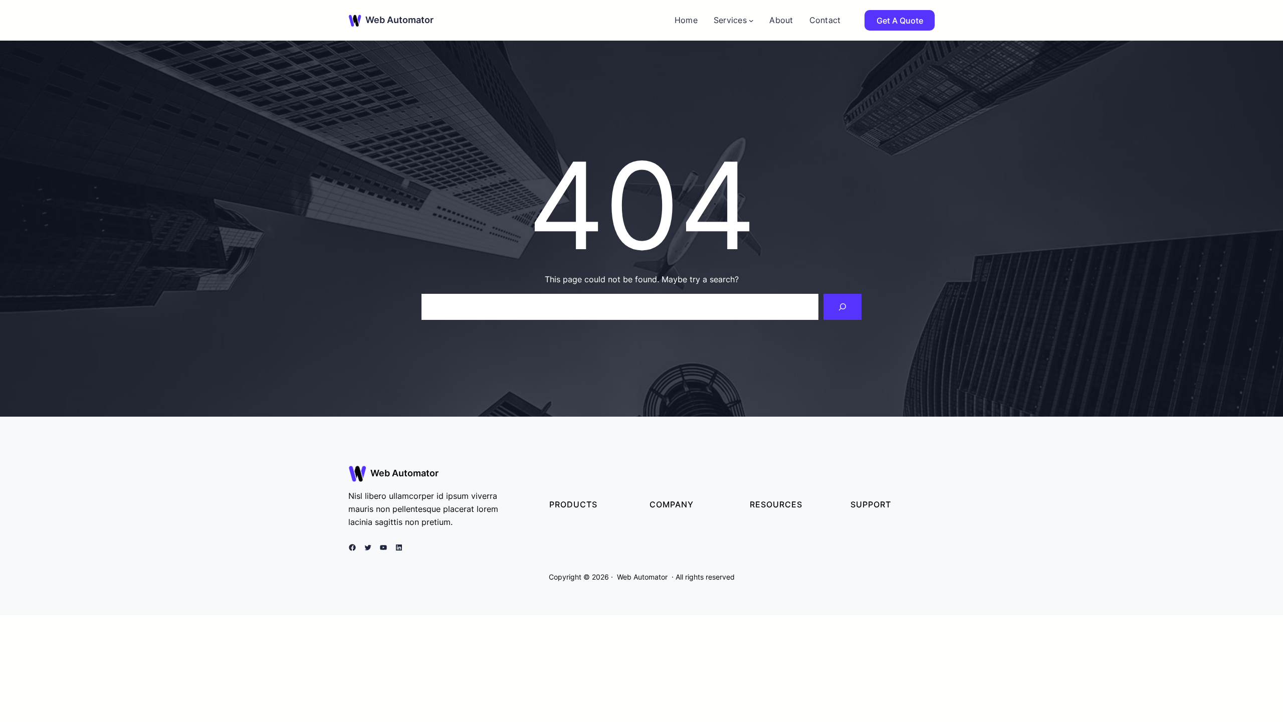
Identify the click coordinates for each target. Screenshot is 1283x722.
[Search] (842, 307)
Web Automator (399, 20)
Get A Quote (900, 21)
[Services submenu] (751, 20)
